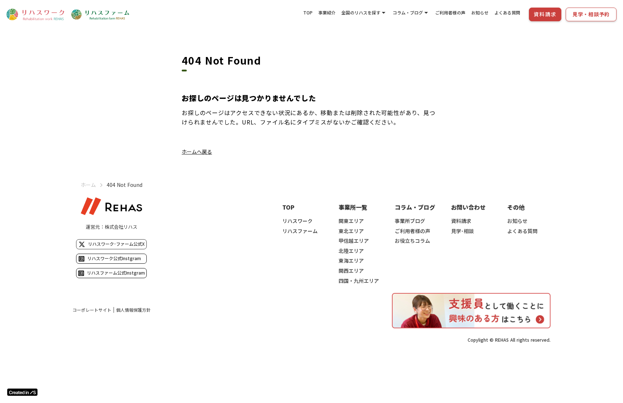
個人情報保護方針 (133, 310)
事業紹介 (327, 12)
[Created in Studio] (22, 392)
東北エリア (351, 231)
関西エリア (351, 270)
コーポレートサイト (91, 310)
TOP (308, 12)
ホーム (88, 184)
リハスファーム (300, 231)
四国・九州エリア (359, 280)
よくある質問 (507, 12)
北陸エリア (351, 251)
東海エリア (351, 260)
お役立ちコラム (412, 240)
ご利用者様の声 (450, 12)
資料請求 (461, 221)
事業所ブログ (410, 221)
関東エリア (351, 221)
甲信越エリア (354, 240)
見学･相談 (462, 231)
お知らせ (480, 12)
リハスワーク (297, 221)
